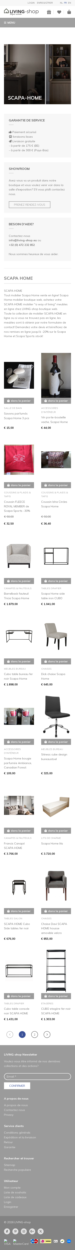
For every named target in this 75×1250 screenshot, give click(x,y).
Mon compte (12, 1187)
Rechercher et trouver (19, 1158)
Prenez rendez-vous (29, 204)
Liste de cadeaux (15, 1197)
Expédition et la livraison (20, 1137)
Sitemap (9, 1165)
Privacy (8, 1115)
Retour (8, 1142)
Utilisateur (11, 1181)
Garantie (9, 1147)
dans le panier (21, 401)
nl (61, 2)
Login (31, 2)
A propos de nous (16, 1098)
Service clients (14, 1126)
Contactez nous (14, 1110)
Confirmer (17, 1086)
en (69, 2)
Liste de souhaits (15, 1192)
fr (65, 2)
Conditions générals (17, 1132)
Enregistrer (45, 2)
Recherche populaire (17, 1170)
